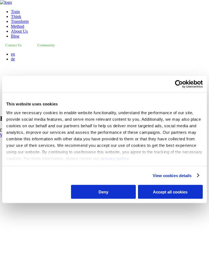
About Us (19, 31)
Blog (15, 36)
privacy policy (115, 158)
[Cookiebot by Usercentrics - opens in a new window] (179, 84)
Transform (20, 21)
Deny (103, 192)
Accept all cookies (170, 192)
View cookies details (172, 175)
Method (17, 26)
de (13, 59)
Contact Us (13, 45)
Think (16, 16)
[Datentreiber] (6, 2)
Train (15, 11)
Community (46, 45)
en (13, 54)
